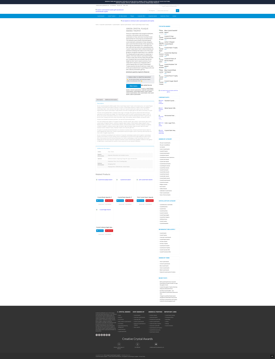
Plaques (132, 16)
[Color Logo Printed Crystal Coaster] (161, 124)
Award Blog (167, 319)
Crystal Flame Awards (164, 167)
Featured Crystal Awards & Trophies (167, 272)
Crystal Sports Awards (164, 245)
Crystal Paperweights (164, 215)
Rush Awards (163, 186)
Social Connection (169, 325)
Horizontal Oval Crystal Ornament (170, 115)
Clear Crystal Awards (164, 261)
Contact (174, 16)
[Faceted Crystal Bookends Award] (161, 102)
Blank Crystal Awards (164, 270)
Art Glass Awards (123, 16)
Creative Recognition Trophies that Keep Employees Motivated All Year (168, 287)
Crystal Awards (100, 16)
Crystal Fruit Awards (164, 170)
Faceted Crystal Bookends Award (170, 100)
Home (97, 24)
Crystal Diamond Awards (165, 163)
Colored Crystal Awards (135, 90)
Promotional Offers (169, 317)
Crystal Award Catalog (170, 315)
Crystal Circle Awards (164, 159)
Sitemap (167, 323)
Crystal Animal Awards (165, 153)
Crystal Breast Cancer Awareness (167, 157)
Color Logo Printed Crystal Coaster (170, 123)
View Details (109, 200)
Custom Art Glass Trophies (155, 323)
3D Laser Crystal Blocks (165, 145)
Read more (100, 200)
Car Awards (162, 147)
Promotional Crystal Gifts (155, 319)
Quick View (102, 204)
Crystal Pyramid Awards (165, 180)
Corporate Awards (152, 16)
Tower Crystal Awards (164, 192)
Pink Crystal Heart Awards (145, 197)
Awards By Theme (164, 16)
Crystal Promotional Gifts (165, 252)
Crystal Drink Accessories (155, 330)
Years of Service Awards (165, 195)
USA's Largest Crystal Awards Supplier (112, 355)
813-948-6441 (113, 5)
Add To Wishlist (108, 204)
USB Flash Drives (163, 219)
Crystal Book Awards (164, 155)
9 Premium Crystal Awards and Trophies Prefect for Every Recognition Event (168, 300)
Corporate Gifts (141, 16)
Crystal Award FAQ (122, 331)
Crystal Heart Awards (164, 174)
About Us (120, 317)
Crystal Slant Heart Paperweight (170, 130)
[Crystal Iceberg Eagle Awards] (104, 217)
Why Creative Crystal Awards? (124, 321)
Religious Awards (163, 184)
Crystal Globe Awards (164, 172)
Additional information (111, 99)
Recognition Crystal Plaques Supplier (130, 356)
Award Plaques (149, 88)
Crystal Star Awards (164, 182)
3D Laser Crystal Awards (165, 142)
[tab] (100, 99)
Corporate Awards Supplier (101, 356)
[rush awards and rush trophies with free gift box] (168, 92)
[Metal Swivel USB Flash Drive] (161, 109)
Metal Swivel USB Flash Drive (170, 108)
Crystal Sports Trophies (165, 247)
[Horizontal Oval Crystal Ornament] (161, 117)
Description (100, 99)
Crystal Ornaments (164, 213)
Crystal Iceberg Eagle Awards (104, 227)
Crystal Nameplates (164, 223)
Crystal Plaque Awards (139, 91)
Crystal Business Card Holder (166, 204)
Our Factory (120, 323)
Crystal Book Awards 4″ (104, 197)
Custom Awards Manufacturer (114, 356)
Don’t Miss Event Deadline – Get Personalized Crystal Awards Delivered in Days (169, 292)
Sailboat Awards (163, 188)
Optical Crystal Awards (126, 24)
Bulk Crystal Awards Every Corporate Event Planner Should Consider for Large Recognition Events (169, 283)
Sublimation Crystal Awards (166, 190)
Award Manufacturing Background (123, 326)
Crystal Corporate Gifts (165, 249)
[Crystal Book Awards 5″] (124, 187)
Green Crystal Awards (142, 93)
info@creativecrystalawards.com (102, 5)
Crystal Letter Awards (164, 176)
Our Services (121, 319)
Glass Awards (137, 327)
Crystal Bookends (164, 206)
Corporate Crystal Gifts (154, 325)
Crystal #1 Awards (164, 151)
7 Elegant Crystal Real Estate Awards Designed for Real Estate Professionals (168, 296)
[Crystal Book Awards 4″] (104, 187)
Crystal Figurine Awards (165, 165)
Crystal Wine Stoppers (165, 217)
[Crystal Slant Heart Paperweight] (161, 132)
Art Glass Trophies (164, 243)
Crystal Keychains (164, 210)
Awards (128, 90)
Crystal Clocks (163, 208)
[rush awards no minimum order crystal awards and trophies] (137, 21)
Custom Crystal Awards (131, 93)
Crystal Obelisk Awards (165, 178)
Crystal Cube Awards (164, 161)
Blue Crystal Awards (164, 265)
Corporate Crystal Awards (106, 24)
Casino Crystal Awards (165, 149)
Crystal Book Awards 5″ (125, 197)
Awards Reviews (121, 329)
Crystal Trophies (111, 16)
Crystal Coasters (163, 221)
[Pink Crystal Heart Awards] (145, 187)
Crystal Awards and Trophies (156, 327)
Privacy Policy (142, 356)
